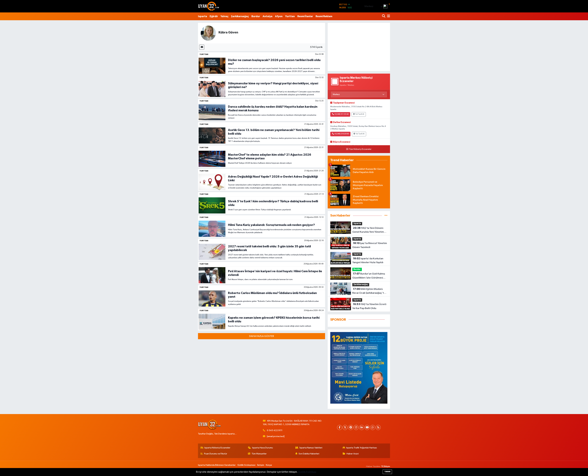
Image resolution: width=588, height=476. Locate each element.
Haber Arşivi (353, 454)
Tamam (387, 471)
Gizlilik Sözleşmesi (246, 465)
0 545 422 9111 (274, 430)
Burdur (255, 16)
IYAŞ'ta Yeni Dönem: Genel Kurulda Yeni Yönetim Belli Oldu (368, 230)
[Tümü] (385, 215)
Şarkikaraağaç (240, 16)
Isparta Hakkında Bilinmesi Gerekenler (217, 465)
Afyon (279, 16)
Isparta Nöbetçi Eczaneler (217, 448)
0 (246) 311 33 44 (342, 114)
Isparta (202, 16)
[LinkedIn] (361, 427)
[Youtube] (367, 427)
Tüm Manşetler (259, 454)
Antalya (267, 16)
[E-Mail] (201, 47)
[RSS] (378, 427)
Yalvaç (224, 16)
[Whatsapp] (372, 427)
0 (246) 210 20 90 (342, 134)
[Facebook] (339, 427)
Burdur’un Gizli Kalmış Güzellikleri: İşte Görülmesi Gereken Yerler (368, 276)
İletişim (260, 465)
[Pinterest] (350, 427)
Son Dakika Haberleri (309, 454)
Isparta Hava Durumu (262, 448)
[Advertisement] (358, 46)
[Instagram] (356, 427)
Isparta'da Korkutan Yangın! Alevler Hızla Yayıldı (367, 260)
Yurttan (290, 16)
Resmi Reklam (324, 16)
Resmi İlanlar (305, 16)
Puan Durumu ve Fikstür (215, 454)
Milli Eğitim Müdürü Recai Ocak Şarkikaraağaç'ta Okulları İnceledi (368, 291)
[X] (345, 427)
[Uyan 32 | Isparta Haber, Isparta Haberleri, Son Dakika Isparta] (208, 6)
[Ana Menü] (388, 16)
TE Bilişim (385, 466)
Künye (269, 465)
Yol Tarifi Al (359, 114)
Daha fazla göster (261, 336)
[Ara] (384, 16)
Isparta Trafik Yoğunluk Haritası (361, 448)
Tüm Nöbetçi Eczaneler (360, 149)
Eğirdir (214, 16)
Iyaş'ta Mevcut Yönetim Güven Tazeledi (369, 245)
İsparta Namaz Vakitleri (311, 448)
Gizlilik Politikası (307, 472)
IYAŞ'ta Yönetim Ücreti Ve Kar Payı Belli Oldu (369, 306)
